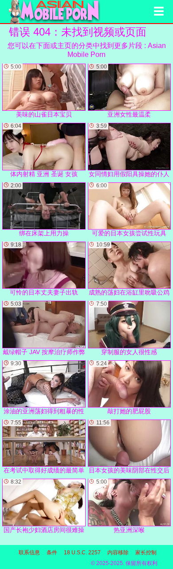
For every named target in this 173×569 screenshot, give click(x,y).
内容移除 (118, 552)
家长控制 (146, 552)
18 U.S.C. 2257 (82, 552)
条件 (52, 552)
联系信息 (29, 552)
